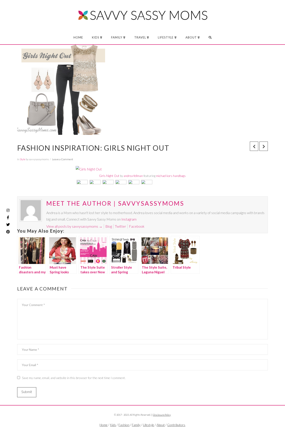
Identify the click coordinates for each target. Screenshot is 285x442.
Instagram (128, 219)
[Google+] (151, 432)
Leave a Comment (62, 159)
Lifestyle (148, 425)
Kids (113, 425)
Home (104, 425)
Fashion (123, 425)
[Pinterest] (8, 231)
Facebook (137, 226)
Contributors (176, 425)
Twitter (120, 226)
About (161, 425)
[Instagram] (8, 210)
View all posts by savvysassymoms (74, 226)
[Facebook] (134, 432)
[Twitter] (142, 432)
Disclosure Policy (162, 414)
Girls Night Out (109, 176)
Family (136, 425)
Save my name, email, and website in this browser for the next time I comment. (74, 378)
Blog (108, 226)
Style (22, 159)
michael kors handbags (171, 176)
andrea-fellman (133, 176)
